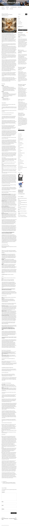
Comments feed (20, 22)
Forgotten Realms (20, 147)
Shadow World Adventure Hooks (22, 167)
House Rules (19, 150)
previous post (9, 33)
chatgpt (14, 482)
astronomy (10, 482)
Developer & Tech (20, 143)
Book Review (19, 142)
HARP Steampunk (21, 99)
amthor (7, 482)
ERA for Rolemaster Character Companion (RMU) (22, 35)
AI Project (4, 482)
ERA (18, 146)
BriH (7, 13)
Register (19, 18)
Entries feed (19, 21)
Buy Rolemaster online (20, 190)
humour (19, 151)
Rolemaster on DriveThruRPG (20, 32)
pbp (18, 158)
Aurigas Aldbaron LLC (20, 191)
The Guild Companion (20, 192)
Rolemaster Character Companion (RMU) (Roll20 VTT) (22, 68)
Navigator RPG (20, 155)
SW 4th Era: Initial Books (23, 215)
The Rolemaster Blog (11, 2)
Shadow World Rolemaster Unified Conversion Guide (21, 114)
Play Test (19, 159)
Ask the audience (20, 138)
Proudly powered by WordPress (5, 525)
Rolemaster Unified (20, 163)
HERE (5, 38)
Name (2, 501)
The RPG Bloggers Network (21, 193)
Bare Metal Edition (20, 139)
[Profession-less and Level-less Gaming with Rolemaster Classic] (20, 180)
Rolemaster (4, 481)
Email (2, 505)
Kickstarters (19, 154)
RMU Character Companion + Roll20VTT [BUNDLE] (22, 51)
